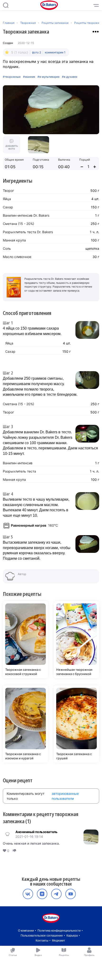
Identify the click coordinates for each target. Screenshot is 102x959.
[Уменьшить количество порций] (81, 166)
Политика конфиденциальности (59, 930)
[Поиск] (6, 5)
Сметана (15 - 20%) (18, 224)
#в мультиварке (48, 76)
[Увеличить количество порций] (94, 166)
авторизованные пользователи (65, 795)
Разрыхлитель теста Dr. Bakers (28, 232)
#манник (29, 76)
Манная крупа (14, 240)
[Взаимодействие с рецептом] (96, 32)
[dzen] (42, 894)
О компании (26, 930)
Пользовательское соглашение (42, 935)
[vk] (28, 894)
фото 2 (36, 52)
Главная (8, 23)
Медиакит (58, 940)
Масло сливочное (17, 257)
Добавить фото (11, 147)
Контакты (42, 940)
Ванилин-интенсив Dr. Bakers (26, 215)
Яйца (7, 199)
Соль (7, 248)
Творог (8, 191)
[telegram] (56, 894)
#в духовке (69, 76)
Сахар (8, 207)
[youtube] (70, 894)
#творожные (12, 76)
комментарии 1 (55, 52)
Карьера (72, 935)
